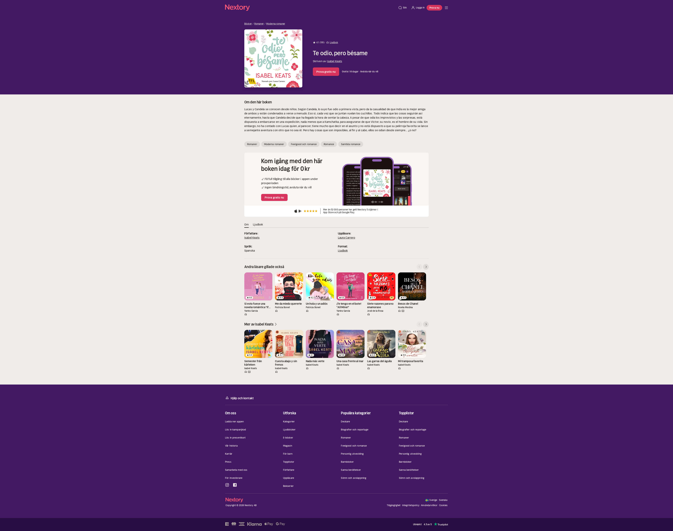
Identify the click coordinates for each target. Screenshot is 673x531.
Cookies (443, 505)
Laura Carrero (346, 237)
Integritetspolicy (410, 505)
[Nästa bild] (426, 267)
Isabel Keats (334, 61)
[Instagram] (227, 485)
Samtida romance (351, 144)
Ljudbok (343, 250)
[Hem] (310, 8)
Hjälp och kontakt (242, 398)
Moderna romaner (275, 23)
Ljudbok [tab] (258, 224)
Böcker (248, 23)
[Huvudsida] (446, 8)
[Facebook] (235, 485)
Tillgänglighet (393, 505)
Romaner (259, 23)
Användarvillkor (429, 505)
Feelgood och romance (304, 144)
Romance (329, 144)
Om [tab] (246, 224)
